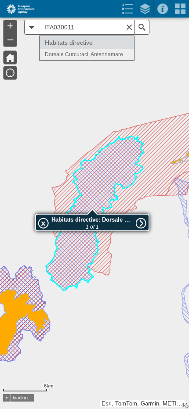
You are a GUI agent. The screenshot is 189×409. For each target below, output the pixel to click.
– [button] (10, 39)
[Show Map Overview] (185, 405)
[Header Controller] (94, 9)
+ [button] (10, 26)
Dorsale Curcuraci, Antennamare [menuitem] (84, 54)
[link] (18, 8)
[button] (7, 398)
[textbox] (86, 27)
